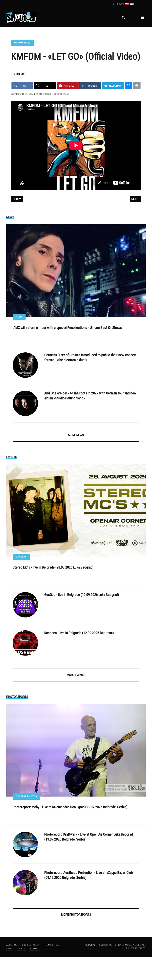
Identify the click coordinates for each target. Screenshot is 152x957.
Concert (21, 556)
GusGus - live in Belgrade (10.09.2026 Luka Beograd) (81, 595)
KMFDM (19, 74)
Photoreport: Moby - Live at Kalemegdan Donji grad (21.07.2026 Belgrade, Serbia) (70, 807)
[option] (127, 4)
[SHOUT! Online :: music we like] (21, 17)
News (19, 317)
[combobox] (123, 17)
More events (76, 674)
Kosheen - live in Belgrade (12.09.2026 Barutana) (79, 633)
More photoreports (76, 914)
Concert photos (26, 796)
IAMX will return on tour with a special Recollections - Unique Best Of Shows (67, 327)
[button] (142, 17)
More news (76, 435)
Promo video (22, 42)
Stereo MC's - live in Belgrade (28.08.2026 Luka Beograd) (53, 567)
